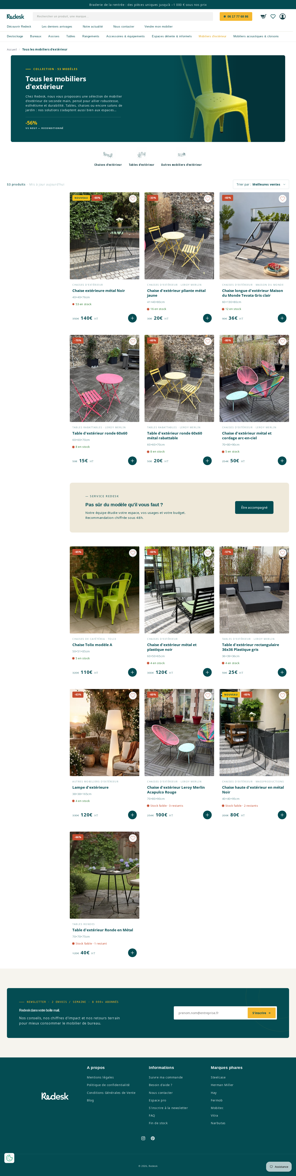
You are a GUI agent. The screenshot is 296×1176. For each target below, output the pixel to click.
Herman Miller (222, 1085)
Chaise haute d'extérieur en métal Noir (253, 790)
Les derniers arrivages (57, 26)
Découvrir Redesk (19, 26)
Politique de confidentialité (108, 1085)
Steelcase (218, 1077)
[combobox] (123, 16)
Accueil (12, 49)
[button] (263, 16)
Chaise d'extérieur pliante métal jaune (176, 293)
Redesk (153, 1166)
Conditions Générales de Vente (111, 1093)
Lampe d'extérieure (90, 787)
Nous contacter (123, 26)
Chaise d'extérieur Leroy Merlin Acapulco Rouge (176, 790)
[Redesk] (15, 16)
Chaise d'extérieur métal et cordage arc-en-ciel (247, 435)
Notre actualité (93, 26)
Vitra (214, 1115)
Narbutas (218, 1123)
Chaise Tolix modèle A (92, 644)
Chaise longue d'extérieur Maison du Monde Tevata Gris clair (252, 293)
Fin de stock (158, 1123)
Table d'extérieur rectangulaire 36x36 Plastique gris (250, 647)
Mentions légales (100, 1077)
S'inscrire (259, 1013)
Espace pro (157, 1100)
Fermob (217, 1100)
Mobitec (217, 1108)
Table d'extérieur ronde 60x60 (99, 433)
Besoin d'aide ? (160, 1085)
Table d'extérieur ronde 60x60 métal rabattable (174, 435)
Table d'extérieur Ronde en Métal (102, 930)
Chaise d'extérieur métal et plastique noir (172, 647)
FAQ (152, 1115)
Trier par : (244, 184)
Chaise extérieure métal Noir (98, 290)
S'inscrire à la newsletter (168, 1108)
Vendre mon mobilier (158, 26)
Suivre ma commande (166, 1077)
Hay (214, 1093)
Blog (90, 1100)
